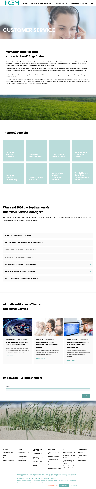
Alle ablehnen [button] (74, 485)
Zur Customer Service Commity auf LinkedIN (13, 180)
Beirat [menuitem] (4, 455)
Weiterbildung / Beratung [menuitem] (38, 450)
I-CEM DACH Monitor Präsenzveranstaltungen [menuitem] (54, 467)
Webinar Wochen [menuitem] (82, 455)
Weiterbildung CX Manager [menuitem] (79, 3)
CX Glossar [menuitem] (51, 461)
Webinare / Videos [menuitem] (53, 459)
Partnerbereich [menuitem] (82, 449)
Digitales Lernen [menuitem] (37, 461)
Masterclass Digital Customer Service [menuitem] (38, 458)
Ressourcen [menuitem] (51, 449)
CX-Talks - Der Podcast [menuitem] (69, 458)
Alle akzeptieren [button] (63, 485)
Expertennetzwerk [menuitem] (7, 458)
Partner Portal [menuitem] (81, 452)
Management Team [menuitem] (8, 452)
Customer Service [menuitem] (61, 3)
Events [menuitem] (25, 3)
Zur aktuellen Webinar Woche (36, 157)
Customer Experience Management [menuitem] (41, 3)
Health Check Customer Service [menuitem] (39, 464)
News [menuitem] (64, 449)
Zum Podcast (82, 180)
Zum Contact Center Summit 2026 (36, 180)
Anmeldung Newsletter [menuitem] (69, 452)
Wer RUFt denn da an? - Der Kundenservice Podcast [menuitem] (69, 462)
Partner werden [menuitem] (82, 460)
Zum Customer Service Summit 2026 (13, 157)
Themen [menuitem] (20, 449)
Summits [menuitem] (80, 458)
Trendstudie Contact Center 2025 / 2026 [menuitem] (68, 466)
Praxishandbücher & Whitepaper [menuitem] (53, 453)
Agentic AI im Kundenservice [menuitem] (22, 459)
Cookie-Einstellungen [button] (53, 485)
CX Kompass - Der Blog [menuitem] (69, 455)
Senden (86, 396)
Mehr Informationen (82, 157)
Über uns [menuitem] (5, 449)
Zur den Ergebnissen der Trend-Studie (59, 157)
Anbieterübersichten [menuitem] (53, 456)
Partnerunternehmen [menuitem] (8, 460)
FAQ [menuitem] (92, 3)
